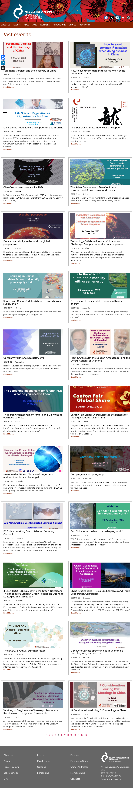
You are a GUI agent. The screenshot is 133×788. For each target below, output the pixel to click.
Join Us (72, 25)
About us (8, 755)
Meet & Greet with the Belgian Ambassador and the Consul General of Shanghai (100, 359)
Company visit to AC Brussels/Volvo (23, 357)
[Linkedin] (117, 17)
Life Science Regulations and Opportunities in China (33, 127)
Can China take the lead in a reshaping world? (97, 531)
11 (78, 735)
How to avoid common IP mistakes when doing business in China (98, 72)
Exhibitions (43, 773)
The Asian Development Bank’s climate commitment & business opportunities (93, 189)
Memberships (77, 773)
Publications (59, 25)
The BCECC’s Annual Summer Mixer (24, 650)
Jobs (34, 25)
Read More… (8, 87)
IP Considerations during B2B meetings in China (98, 710)
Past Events (43, 761)
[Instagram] (128, 17)
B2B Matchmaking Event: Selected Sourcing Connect (28, 533)
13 (86, 735)
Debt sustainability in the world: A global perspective (26, 243)
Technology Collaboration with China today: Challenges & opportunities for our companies (97, 243)
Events (17, 25)
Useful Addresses (79, 767)
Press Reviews (11, 767)
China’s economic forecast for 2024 (23, 187)
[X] (3, 67)
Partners (45, 25)
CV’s (6, 779)
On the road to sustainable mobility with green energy (97, 302)
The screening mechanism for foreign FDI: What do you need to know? (32, 416)
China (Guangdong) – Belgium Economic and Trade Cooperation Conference (100, 592)
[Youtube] (123, 17)
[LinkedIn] (3, 62)
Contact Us (85, 25)
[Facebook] (106, 17)
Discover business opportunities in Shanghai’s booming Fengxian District (97, 652)
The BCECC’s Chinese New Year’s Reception (96, 127)
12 (82, 735)
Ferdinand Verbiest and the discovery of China (29, 70)
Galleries (41, 767)
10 (75, 735)
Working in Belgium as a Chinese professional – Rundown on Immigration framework (30, 712)
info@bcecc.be (114, 779)
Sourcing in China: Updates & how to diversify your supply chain (32, 302)
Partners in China (79, 761)
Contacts (75, 779)
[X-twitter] (112, 17)
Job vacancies (11, 773)
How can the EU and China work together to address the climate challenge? (28, 476)
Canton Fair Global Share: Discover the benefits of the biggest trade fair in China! (99, 416)
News (26, 25)
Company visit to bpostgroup (87, 474)
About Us (5, 25)
